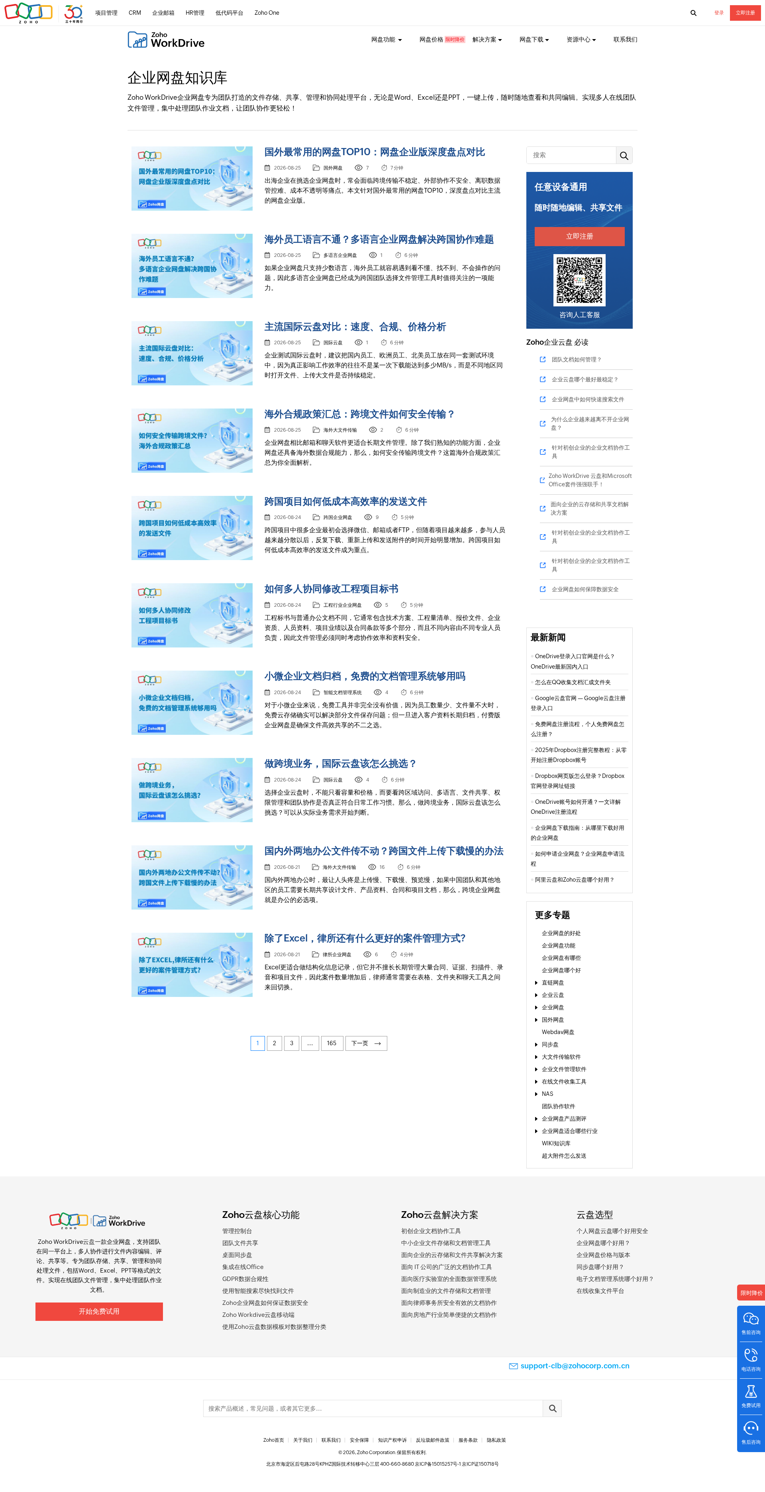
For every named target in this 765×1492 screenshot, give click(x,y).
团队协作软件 (558, 1106)
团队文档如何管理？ (577, 359)
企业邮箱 (163, 13)
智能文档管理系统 (343, 692)
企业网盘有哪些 (561, 958)
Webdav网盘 (558, 1032)
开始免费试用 (99, 1311)
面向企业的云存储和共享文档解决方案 (590, 508)
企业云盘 (558, 342)
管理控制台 (237, 1231)
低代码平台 (229, 13)
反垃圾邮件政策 (432, 1440)
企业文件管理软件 (564, 1069)
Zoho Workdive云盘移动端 (258, 1314)
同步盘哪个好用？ (600, 1266)
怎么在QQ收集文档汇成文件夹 (573, 682)
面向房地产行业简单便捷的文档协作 (449, 1314)
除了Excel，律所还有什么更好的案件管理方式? (365, 938)
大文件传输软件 (561, 1057)
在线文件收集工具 (564, 1081)
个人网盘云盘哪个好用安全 (612, 1231)
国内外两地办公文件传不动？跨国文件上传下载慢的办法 (384, 850)
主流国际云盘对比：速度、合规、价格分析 (355, 326)
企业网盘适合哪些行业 (570, 1131)
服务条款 (468, 1440)
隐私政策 (496, 1440)
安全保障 (359, 1440)
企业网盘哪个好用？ (603, 1242)
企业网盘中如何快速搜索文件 (588, 399)
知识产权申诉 (392, 1440)
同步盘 (550, 1044)
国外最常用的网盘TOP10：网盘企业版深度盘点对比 (375, 151)
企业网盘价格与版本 (603, 1254)
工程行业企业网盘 (343, 605)
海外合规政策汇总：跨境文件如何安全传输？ (360, 414)
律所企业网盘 (337, 954)
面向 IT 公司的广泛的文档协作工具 (446, 1266)
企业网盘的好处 (561, 933)
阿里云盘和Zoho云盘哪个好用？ (575, 879)
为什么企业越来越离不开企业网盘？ (590, 423)
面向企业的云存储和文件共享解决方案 (452, 1254)
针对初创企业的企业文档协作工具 (591, 451)
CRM (135, 13)
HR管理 (195, 13)
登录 (719, 13)
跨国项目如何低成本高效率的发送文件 (346, 501)
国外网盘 (333, 168)
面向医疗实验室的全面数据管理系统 (449, 1278)
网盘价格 (431, 39)
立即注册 (745, 13)
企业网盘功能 (558, 945)
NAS (547, 1094)
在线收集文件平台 (600, 1290)
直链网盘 (553, 982)
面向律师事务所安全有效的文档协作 (449, 1302)
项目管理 (106, 13)
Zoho (535, 342)
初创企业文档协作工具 (431, 1231)
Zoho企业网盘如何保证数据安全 (265, 1302)
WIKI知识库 (556, 1143)
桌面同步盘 (237, 1254)
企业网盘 (553, 1007)
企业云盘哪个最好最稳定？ (585, 379)
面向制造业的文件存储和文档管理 (446, 1290)
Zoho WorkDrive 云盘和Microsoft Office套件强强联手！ (590, 480)
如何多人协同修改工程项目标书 (331, 588)
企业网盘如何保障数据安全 (585, 589)
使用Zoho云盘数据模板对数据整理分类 (274, 1326)
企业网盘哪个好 (561, 970)
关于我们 (302, 1440)
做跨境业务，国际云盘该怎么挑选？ (341, 763)
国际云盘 (333, 342)
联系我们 (626, 39)
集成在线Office (242, 1266)
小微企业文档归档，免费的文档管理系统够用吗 (365, 676)
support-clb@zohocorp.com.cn (575, 1365)
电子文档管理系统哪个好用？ (615, 1278)
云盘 (89, 1241)
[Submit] (552, 1408)
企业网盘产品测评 (564, 1118)
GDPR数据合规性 (245, 1278)
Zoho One (267, 13)
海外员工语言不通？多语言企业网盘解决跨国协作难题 (379, 239)
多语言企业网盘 (340, 255)
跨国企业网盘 (338, 517)
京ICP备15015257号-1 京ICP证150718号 (457, 1464)
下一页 (361, 1043)
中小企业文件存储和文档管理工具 (446, 1242)
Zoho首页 (273, 1440)
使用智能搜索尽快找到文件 (258, 1290)
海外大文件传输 (340, 430)
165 (332, 1043)
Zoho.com (44, 13)
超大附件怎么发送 (564, 1156)
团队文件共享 (240, 1242)
